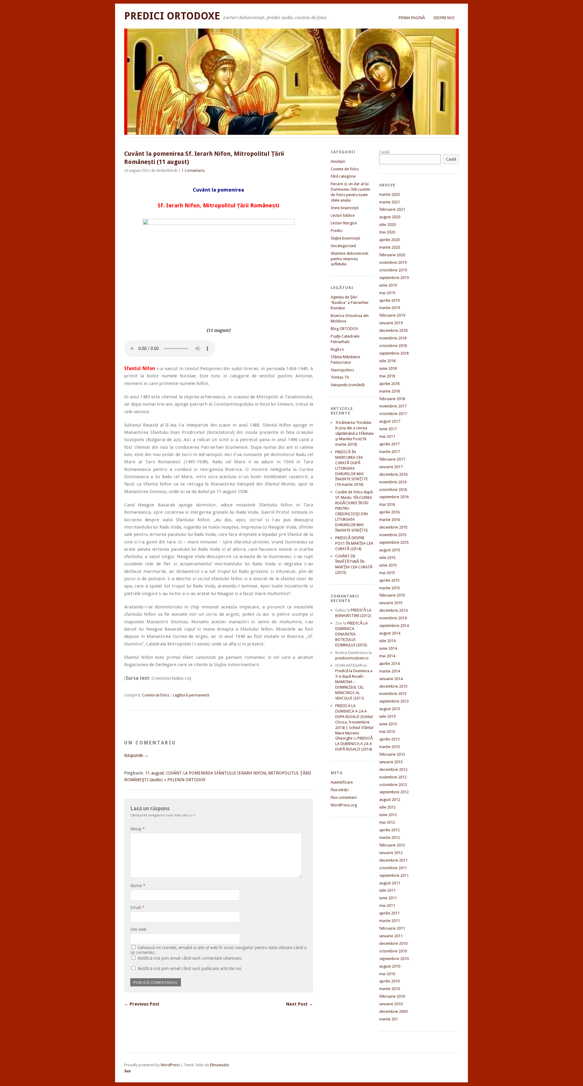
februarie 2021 (392, 209)
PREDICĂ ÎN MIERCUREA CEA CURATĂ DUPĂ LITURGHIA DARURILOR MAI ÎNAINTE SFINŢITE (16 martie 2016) (351, 468)
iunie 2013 (388, 724)
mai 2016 (387, 504)
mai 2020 (387, 232)
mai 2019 (387, 293)
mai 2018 (387, 376)
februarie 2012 (392, 845)
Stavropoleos (342, 370)
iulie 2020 (387, 224)
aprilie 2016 (389, 512)
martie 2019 (389, 307)
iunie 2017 (388, 429)
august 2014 (389, 633)
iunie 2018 (388, 368)
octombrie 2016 (393, 489)
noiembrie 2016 (393, 482)
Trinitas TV (340, 377)
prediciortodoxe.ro (352, 658)
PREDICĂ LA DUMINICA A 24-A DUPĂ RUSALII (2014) (354, 743)
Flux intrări (340, 790)
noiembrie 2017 (393, 406)
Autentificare (342, 782)
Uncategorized (343, 245)
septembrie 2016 (394, 497)
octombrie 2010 (393, 951)
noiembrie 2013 (393, 693)
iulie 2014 (387, 640)
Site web (138, 929)
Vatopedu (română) (348, 385)
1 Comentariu (193, 171)
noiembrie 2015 (393, 535)
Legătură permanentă (191, 695)
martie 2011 (389, 920)
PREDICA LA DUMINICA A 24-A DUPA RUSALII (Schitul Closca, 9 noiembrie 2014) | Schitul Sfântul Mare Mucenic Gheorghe (354, 722)
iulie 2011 (387, 890)
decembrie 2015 (393, 527)
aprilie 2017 (389, 444)
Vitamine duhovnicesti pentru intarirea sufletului (349, 259)
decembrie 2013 (393, 686)
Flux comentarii (344, 797)
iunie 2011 (388, 898)
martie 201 (388, 1019)
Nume (137, 885)
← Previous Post (141, 1004)
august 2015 (389, 550)
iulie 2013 (387, 716)
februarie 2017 (392, 459)
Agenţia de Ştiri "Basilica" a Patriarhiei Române (349, 302)
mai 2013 (387, 731)
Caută (384, 152)
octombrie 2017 (393, 413)
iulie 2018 (387, 361)
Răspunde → (136, 755)
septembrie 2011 (394, 875)
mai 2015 (387, 572)
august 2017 (389, 421)
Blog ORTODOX (344, 328)
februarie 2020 (392, 255)
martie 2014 (389, 671)
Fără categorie (343, 176)
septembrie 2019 (394, 277)
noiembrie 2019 (393, 262)
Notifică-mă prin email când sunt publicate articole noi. (190, 968)
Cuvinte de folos (155, 695)
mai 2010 (387, 974)
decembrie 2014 (393, 610)
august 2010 (389, 966)
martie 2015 (389, 588)
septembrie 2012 (394, 792)
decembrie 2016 (393, 474)
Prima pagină (412, 17)
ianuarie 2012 (391, 852)
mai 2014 (387, 656)
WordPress (170, 1065)
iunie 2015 (388, 565)
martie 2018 (389, 391)
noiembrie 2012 (393, 777)
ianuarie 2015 (391, 603)
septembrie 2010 (394, 958)
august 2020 (389, 217)
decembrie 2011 (393, 860)
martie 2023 (389, 194)
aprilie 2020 (389, 239)
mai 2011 (387, 905)
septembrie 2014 (394, 625)
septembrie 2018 (394, 353)
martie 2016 (389, 519)
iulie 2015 (387, 557)
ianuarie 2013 (391, 762)
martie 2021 (389, 202)
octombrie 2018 (393, 345)
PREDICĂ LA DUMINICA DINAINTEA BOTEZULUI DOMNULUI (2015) (351, 634)
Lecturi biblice (343, 215)
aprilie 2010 (389, 981)
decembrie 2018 (393, 330)
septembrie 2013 (394, 701)
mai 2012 (387, 822)
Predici (337, 230)
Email (137, 907)
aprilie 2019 (389, 300)
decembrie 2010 (393, 943)
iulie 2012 (387, 807)
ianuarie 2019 (391, 323)
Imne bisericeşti (345, 208)
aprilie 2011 (389, 913)
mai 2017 (387, 436)
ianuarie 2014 (391, 678)
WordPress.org (344, 805)
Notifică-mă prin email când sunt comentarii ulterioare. (190, 958)
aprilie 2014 (389, 663)
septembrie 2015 (394, 542)
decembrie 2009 (393, 1011)
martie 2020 (389, 247)
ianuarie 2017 (391, 467)
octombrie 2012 (393, 784)
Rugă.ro (337, 349)
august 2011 (389, 883)
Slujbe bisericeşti (345, 238)
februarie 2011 (392, 928)
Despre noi (444, 17)
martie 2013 (389, 746)
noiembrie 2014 (393, 618)
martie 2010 (389, 988)
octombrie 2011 (393, 868)
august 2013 (389, 708)
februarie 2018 (392, 399)
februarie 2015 (392, 595)
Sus (127, 1071)
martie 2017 (389, 451)
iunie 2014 (388, 648)
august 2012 (389, 799)
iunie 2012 (388, 814)
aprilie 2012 (389, 830)
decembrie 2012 (393, 769)
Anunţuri (338, 161)
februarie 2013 (392, 754)
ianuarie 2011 (391, 936)
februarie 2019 (392, 315)
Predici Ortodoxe (172, 16)
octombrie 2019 (393, 270)
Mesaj (137, 828)
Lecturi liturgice (344, 223)
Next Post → (299, 1004)
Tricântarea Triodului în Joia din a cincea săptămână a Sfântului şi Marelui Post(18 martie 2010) (354, 433)
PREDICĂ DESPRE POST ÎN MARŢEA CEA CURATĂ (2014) (354, 543)
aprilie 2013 (389, 739)
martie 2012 (389, 837)
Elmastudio (219, 1065)
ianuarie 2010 (391, 1004)
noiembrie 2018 (393, 338)
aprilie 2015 (389, 580)
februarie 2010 (392, 996)
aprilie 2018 (389, 383)
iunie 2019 (388, 285)
